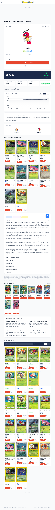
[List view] (48, 344)
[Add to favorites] (11, 161)
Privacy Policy (47, 507)
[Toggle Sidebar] (2, 2)
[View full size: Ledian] (27, 37)
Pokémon (6, 17)
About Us (35, 507)
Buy (8, 160)
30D (41, 93)
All (47, 93)
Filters (7, 343)
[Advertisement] (27, 11)
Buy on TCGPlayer (28, 62)
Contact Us (40, 507)
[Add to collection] (14, 161)
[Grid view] (45, 344)
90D (44, 93)
